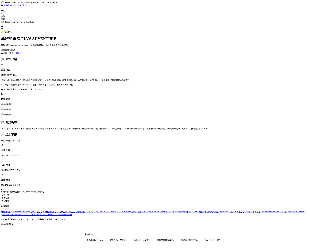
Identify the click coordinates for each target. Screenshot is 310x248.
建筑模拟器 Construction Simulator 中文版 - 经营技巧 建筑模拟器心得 (30, 212)
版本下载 (26, 5)
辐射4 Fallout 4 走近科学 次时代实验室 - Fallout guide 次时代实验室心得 (216, 212)
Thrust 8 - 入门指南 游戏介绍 (215, 240)
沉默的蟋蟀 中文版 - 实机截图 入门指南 (31, 215)
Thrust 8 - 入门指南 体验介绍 (60, 215)
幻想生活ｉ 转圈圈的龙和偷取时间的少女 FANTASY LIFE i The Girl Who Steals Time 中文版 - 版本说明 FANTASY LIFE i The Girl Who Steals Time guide (122, 212)
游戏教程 (17, 5)
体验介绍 (9, 5)
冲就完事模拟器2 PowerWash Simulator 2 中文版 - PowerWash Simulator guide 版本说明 (167, 240)
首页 (3, 5)
